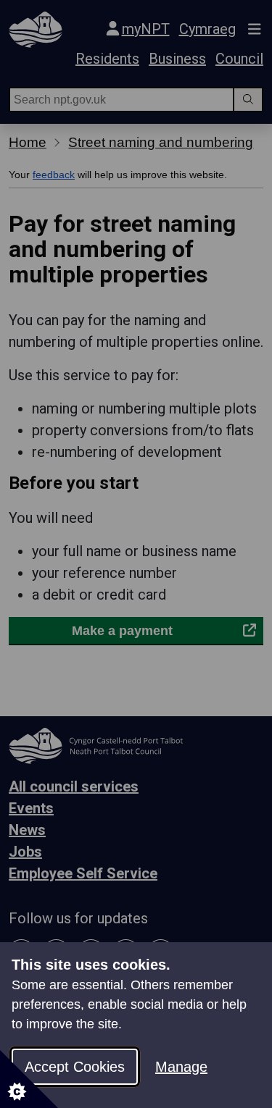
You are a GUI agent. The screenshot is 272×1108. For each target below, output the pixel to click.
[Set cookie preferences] (29, 1079)
